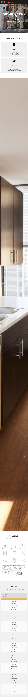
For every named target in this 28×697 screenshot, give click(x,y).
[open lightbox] (5, 546)
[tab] (14, 594)
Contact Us (14, 25)
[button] (26, 2)
